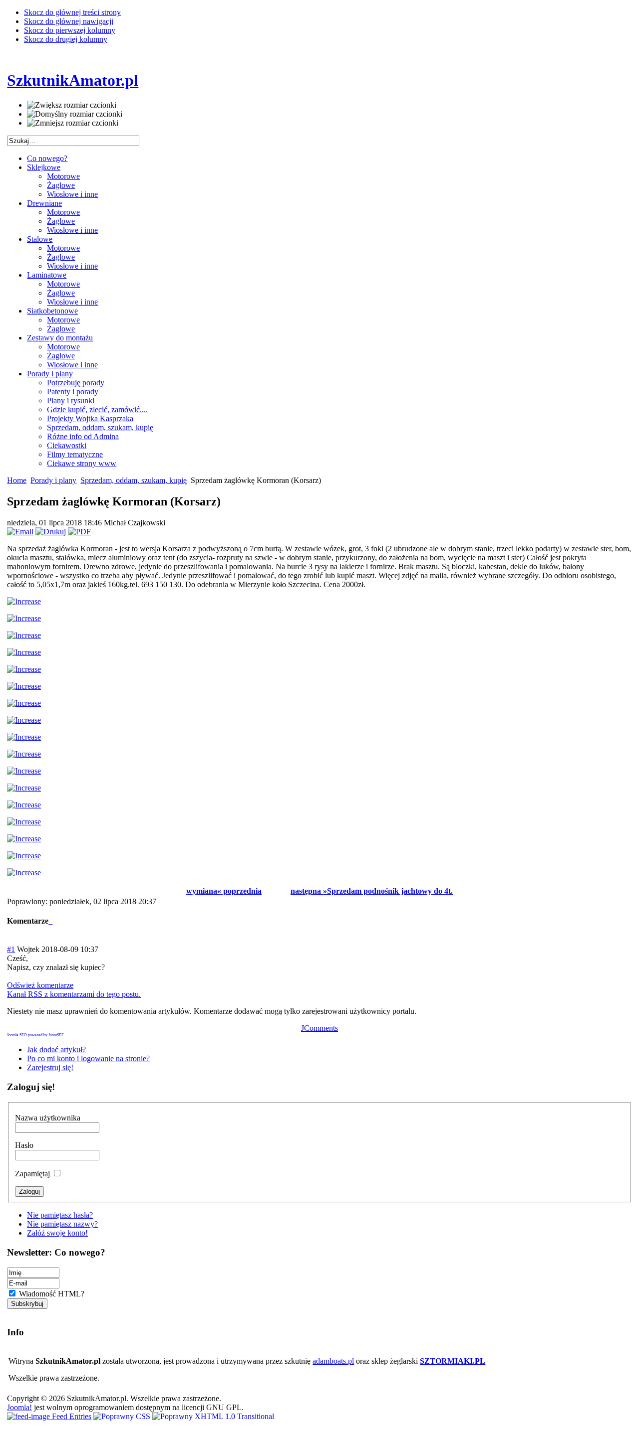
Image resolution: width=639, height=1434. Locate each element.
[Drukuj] (50, 531)
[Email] (20, 531)
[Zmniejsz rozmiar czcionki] (72, 123)
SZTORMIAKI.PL (452, 1361)
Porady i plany (53, 480)
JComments (319, 1028)
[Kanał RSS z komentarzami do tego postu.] (49, 921)
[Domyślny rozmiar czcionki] (74, 114)
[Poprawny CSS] (122, 1416)
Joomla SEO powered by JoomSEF (35, 1035)
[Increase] (24, 601)
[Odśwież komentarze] (51, 921)
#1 (11, 949)
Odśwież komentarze (40, 985)
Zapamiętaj (33, 1173)
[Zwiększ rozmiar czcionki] (71, 105)
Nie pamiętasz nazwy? (62, 1224)
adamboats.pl (333, 1361)
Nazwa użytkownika (47, 1118)
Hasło (24, 1145)
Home (16, 480)
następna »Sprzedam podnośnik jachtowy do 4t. (372, 891)
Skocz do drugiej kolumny (65, 39)
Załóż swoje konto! (57, 1233)
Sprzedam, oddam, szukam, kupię (133, 480)
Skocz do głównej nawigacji (68, 21)
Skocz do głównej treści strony (72, 12)
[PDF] (79, 531)
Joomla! (19, 1407)
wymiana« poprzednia (224, 891)
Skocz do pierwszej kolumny (69, 30)
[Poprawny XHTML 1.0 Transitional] (213, 1416)
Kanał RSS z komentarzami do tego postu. (74, 994)
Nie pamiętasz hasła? (60, 1215)
